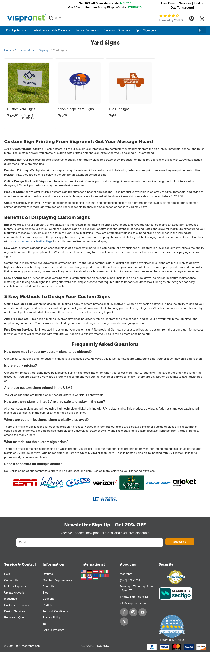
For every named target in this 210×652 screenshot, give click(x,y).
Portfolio (48, 605)
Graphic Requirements (57, 580)
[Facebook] (124, 612)
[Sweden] (101, 575)
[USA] (84, 571)
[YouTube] (142, 612)
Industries (10, 598)
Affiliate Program (53, 629)
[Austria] (96, 571)
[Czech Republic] (90, 578)
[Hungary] (95, 578)
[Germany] (90, 571)
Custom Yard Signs (21, 109)
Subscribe (179, 541)
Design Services (14, 611)
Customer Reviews (16, 605)
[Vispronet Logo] (26, 17)
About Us (49, 586)
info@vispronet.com (133, 603)
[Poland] (84, 578)
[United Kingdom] (90, 575)
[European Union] (96, 575)
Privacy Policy (51, 617)
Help (7, 573)
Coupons (48, 598)
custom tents (23, 241)
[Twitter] (124, 621)
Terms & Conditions (55, 611)
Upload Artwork (14, 592)
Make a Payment (15, 586)
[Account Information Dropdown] (191, 18)
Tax (45, 623)
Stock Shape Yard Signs (76, 109)
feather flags (44, 241)
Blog (45, 592)
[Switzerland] (101, 571)
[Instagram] (133, 612)
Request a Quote (15, 617)
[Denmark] (106, 575)
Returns (48, 573)
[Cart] (202, 18)
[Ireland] (84, 575)
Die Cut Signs (119, 109)
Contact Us (11, 580)
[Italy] (106, 571)
